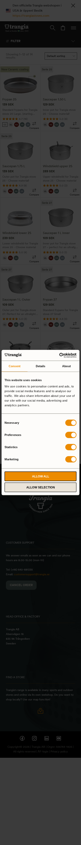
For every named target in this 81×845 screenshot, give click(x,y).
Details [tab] (40, 366)
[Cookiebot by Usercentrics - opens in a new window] (59, 355)
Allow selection (40, 487)
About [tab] (66, 366)
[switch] (70, 435)
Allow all (40, 476)
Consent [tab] (14, 366)
